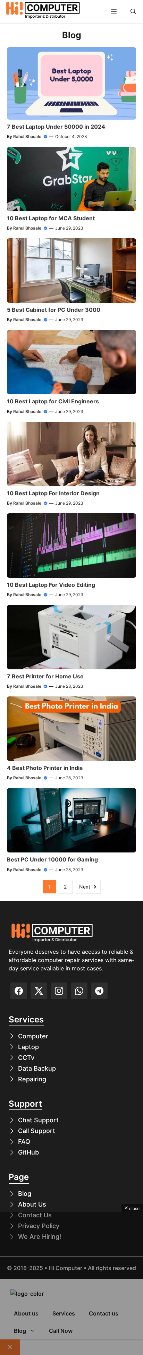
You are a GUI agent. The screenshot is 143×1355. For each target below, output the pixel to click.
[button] (133, 11)
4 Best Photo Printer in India (45, 767)
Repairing (32, 1079)
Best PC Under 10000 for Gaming (52, 859)
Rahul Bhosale (27, 136)
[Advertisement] (71, 1283)
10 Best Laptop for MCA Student (51, 218)
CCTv (26, 1057)
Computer (33, 1036)
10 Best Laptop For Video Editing (51, 584)
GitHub (28, 1152)
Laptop (28, 1046)
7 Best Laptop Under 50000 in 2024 (56, 126)
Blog (24, 1193)
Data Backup (37, 1068)
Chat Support (38, 1120)
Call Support (36, 1130)
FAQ (24, 1141)
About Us (32, 1204)
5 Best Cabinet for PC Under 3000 (53, 309)
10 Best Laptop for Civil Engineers (53, 401)
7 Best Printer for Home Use (45, 676)
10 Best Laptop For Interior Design (53, 493)
